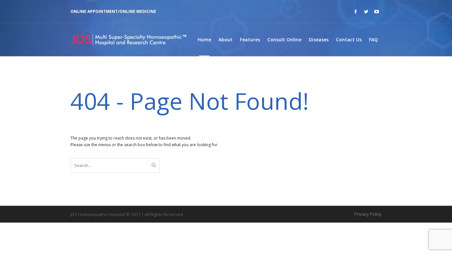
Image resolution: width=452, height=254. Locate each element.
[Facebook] (355, 12)
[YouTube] (377, 12)
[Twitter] (366, 12)
